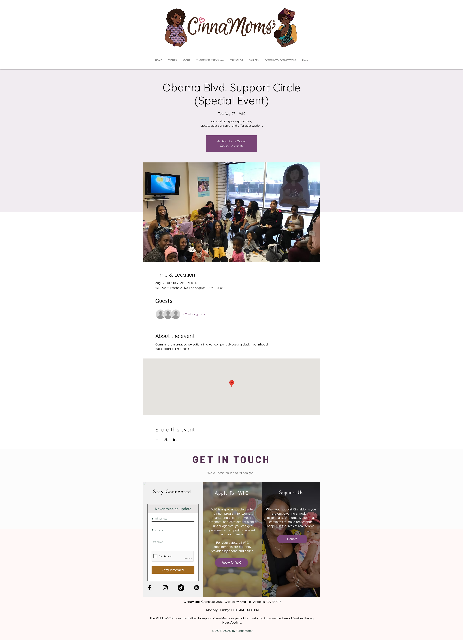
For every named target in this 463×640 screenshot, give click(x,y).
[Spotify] (196, 587)
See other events (231, 145)
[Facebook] (149, 587)
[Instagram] (165, 587)
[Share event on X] (166, 439)
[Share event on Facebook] (157, 439)
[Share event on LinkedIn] (175, 439)
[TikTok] (181, 587)
